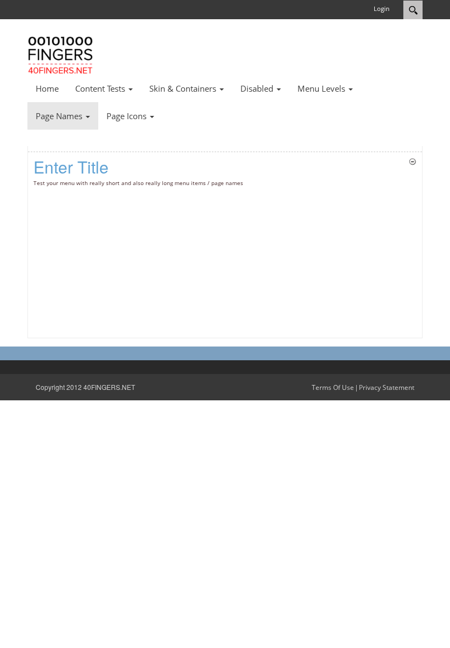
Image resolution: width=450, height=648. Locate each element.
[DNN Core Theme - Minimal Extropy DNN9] (60, 54)
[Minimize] (412, 160)
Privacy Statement (386, 387)
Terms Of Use (333, 387)
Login (382, 8)
